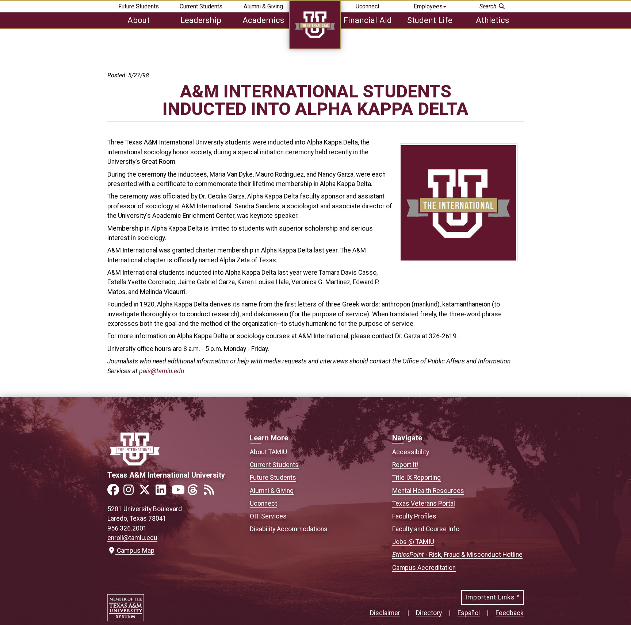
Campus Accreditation (424, 567)
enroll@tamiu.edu (132, 537)
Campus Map (134, 550)
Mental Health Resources (428, 490)
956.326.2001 (127, 528)
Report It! (405, 464)
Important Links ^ (492, 597)
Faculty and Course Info (425, 529)
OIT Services (268, 516)
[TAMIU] (315, 47)
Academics (263, 20)
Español (469, 613)
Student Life (429, 20)
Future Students (138, 6)
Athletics (492, 20)
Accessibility (410, 452)
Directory (429, 613)
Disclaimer (385, 613)
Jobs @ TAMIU (413, 541)
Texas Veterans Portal (423, 503)
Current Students (201, 6)
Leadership (200, 20)
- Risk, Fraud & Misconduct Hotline (457, 554)
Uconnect (367, 6)
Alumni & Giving (263, 6)
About (138, 20)
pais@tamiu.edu (161, 371)
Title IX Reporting (416, 477)
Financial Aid (367, 20)
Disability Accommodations (289, 529)
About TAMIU (268, 452)
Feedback (510, 613)
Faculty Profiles (414, 516)
